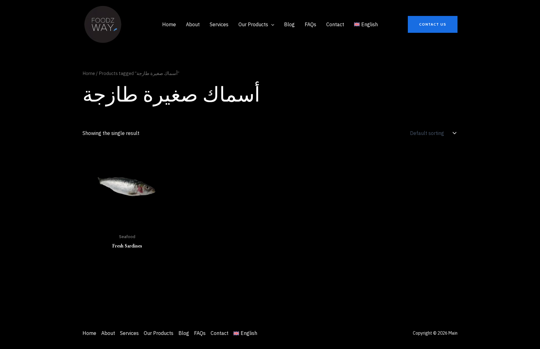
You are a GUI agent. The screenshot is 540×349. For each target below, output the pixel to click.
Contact (219, 333)
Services (129, 333)
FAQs (200, 333)
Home (88, 73)
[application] (271, 24)
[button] (433, 24)
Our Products (158, 333)
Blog (183, 333)
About (108, 333)
